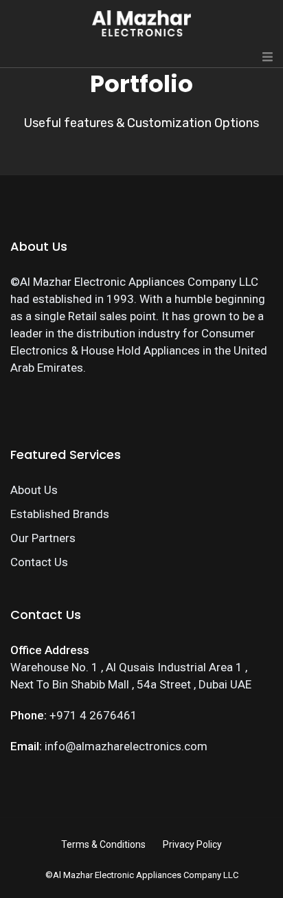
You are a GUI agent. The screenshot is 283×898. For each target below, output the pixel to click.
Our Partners (43, 538)
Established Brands (59, 514)
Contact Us (39, 562)
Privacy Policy (192, 844)
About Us (34, 490)
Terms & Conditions (103, 844)
